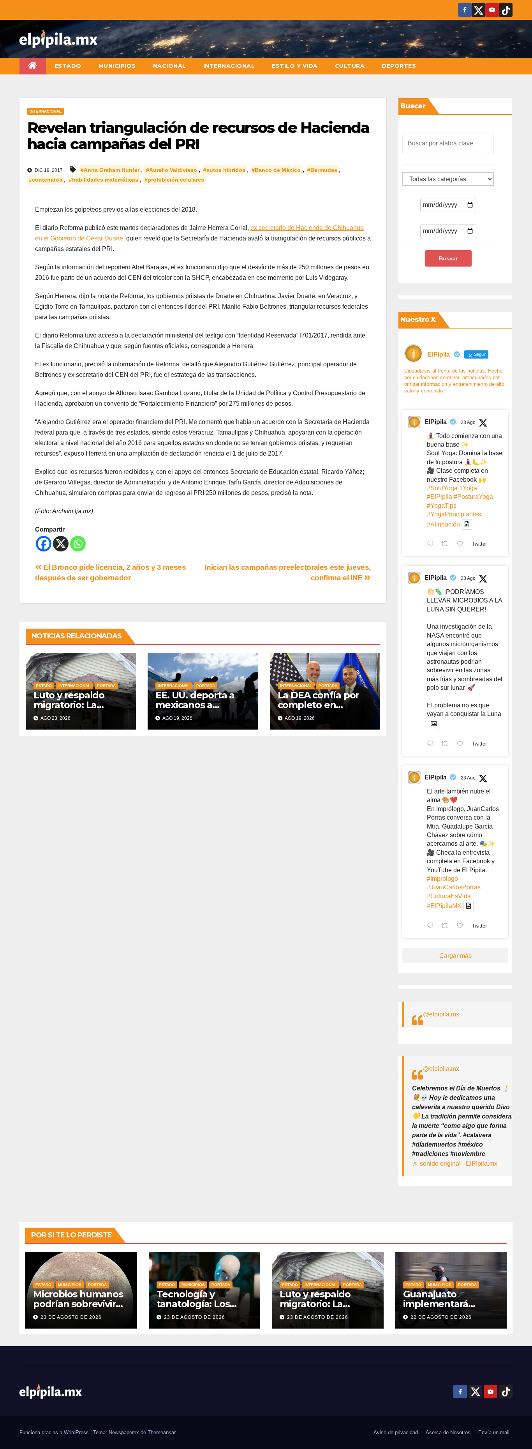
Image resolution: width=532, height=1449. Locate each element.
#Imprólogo (442, 878)
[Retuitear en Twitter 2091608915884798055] (447, 744)
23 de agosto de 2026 (71, 1317)
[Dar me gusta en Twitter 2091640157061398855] (462, 545)
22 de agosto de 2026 (441, 1317)
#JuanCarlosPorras (454, 887)
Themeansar (162, 1432)
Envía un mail (493, 1432)
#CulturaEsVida (449, 896)
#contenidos (45, 180)
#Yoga (468, 488)
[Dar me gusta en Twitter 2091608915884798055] (462, 744)
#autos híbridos (224, 170)
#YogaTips (441, 505)
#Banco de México (276, 170)
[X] (61, 543)
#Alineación (443, 524)
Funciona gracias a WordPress (54, 1432)
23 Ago (468, 422)
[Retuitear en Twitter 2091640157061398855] (447, 545)
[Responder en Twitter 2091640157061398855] (432, 545)
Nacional (169, 65)
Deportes (399, 65)
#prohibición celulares (174, 180)
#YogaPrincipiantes (454, 514)
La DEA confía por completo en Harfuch (318, 704)
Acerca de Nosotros (448, 1432)
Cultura (350, 65)
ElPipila (436, 422)
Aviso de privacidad (395, 1432)
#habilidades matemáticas (103, 180)
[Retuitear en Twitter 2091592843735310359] (447, 926)
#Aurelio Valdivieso (171, 170)
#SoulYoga (442, 488)
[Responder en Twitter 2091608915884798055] (432, 744)
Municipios (117, 65)
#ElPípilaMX (444, 906)
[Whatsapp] (78, 543)
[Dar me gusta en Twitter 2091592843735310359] (462, 926)
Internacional (229, 65)
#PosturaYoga (473, 496)
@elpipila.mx (441, 1014)
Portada (106, 686)
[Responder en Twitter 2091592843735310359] (432, 926)
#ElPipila (439, 496)
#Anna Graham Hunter (110, 170)
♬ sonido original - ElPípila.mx (454, 1163)
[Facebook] (43, 543)
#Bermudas (322, 170)
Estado (68, 65)
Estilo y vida (295, 65)
